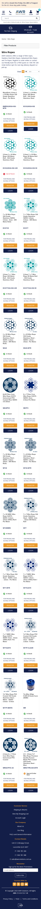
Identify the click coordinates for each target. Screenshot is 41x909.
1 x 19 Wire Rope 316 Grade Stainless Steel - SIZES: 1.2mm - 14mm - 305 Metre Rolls (9, 338)
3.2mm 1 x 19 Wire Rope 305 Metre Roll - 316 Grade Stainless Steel (30, 95)
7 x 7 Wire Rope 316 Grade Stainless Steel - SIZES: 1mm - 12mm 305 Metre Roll (30, 517)
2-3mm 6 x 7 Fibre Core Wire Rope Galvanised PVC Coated (9, 756)
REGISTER (10, 125)
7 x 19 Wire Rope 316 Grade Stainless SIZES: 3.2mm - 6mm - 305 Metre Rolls (10, 218)
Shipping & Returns (20, 810)
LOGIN (10, 131)
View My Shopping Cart (20, 814)
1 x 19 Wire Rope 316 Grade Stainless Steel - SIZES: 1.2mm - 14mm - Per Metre (29, 337)
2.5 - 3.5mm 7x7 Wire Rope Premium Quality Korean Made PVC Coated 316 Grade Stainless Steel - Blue (30, 759)
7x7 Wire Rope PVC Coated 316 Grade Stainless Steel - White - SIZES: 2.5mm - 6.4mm (10, 697)
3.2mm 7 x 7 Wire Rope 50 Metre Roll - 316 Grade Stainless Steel (30, 277)
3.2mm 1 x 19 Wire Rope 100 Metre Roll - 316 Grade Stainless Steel (9, 157)
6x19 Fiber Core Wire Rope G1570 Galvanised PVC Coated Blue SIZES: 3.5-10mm (10, 397)
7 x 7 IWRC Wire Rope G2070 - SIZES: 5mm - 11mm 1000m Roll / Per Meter (10, 637)
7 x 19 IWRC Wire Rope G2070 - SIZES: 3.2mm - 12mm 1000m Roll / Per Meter (10, 517)
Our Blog (20, 830)
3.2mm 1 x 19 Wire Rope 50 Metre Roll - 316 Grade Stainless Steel (30, 157)
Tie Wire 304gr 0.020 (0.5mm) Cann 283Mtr (30, 696)
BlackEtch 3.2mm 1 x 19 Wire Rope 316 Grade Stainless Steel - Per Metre (10, 95)
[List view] (26, 71)
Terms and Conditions (30, 899)
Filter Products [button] (10, 45)
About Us (20, 826)
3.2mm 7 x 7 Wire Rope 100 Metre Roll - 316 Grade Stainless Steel (9, 277)
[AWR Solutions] (20, 12)
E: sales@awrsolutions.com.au (20, 859)
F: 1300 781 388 (20, 855)
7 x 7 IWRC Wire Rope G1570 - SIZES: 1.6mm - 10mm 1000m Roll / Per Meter (30, 577)
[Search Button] (37, 18)
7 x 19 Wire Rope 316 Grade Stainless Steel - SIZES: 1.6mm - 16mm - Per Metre (29, 457)
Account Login (20, 818)
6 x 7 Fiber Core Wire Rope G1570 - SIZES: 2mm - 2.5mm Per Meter (30, 397)
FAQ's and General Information (20, 834)
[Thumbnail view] (23, 71)
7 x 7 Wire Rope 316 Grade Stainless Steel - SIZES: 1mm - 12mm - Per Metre (10, 577)
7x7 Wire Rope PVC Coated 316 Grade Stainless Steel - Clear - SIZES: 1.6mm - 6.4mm (30, 637)
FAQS (17, 899)
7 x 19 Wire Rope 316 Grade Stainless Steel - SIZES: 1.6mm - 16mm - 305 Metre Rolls (9, 458)
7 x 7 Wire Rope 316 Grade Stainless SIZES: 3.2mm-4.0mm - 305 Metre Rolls (30, 218)
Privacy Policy (8, 899)
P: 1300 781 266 (20, 851)
